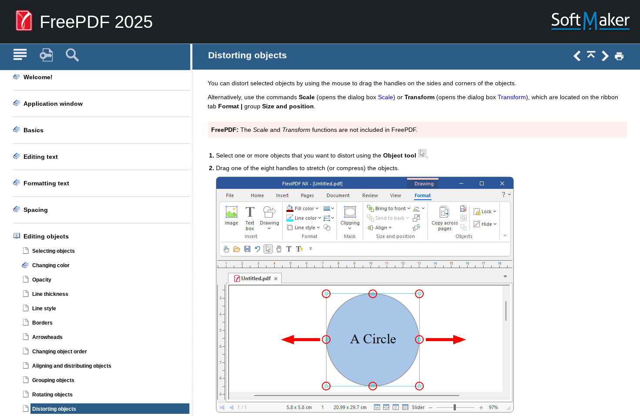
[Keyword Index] (46, 55)
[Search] (72, 55)
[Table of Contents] (20, 55)
